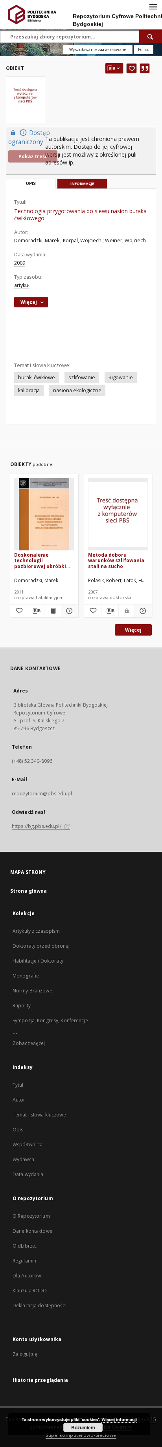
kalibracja (29, 390)
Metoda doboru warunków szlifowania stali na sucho (116, 560)
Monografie (26, 975)
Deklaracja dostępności (39, 1305)
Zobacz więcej (29, 1043)
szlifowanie (81, 377)
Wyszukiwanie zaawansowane (97, 49)
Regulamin (24, 1260)
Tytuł (18, 1085)
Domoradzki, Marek (36, 240)
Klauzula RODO (30, 1290)
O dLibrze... (26, 1245)
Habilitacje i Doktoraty (38, 960)
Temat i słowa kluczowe (39, 1114)
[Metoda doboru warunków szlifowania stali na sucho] (118, 514)
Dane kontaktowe (32, 1231)
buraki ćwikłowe (36, 377)
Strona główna (28, 891)
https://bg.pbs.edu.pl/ (37, 826)
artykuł (21, 285)
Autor (19, 1099)
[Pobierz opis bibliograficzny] (35, 611)
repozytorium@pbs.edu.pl (42, 793)
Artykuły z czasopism (36, 931)
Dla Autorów (27, 1275)
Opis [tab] (31, 183)
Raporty (22, 1005)
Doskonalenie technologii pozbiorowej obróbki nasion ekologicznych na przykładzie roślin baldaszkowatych (41, 560)
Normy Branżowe (32, 990)
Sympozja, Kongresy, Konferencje (50, 1020)
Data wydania (28, 1174)
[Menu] (153, 6)
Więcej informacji (119, 1419)
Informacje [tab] (82, 183)
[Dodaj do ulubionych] (131, 68)
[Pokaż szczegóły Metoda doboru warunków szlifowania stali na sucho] (142, 611)
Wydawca (23, 1159)
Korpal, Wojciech (82, 240)
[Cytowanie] (145, 68)
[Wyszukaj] (150, 36)
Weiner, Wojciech (125, 240)
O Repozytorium (31, 1216)
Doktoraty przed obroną (41, 946)
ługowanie (121, 377)
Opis (18, 1129)
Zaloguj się (25, 1354)
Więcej (133, 630)
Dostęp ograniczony (29, 137)
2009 (19, 262)
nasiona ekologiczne (77, 390)
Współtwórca (27, 1144)
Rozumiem (83, 1427)
